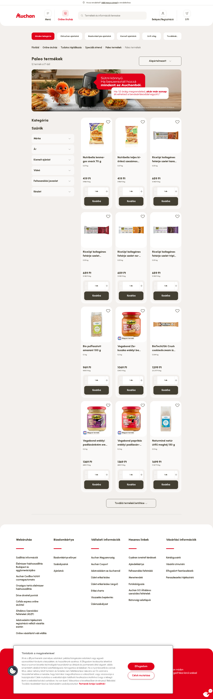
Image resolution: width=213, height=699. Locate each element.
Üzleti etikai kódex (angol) (104, 584)
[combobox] (112, 16)
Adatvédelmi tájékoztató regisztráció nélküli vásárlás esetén (30, 623)
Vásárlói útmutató (175, 564)
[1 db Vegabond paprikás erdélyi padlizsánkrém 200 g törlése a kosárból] (121, 475)
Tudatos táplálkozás (71, 47)
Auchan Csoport (99, 564)
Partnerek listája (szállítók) (92, 684)
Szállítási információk (27, 557)
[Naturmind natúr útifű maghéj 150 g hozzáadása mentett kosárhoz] (177, 405)
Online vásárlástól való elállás (31, 633)
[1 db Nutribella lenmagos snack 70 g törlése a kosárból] (86, 191)
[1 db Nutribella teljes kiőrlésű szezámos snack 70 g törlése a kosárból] (121, 191)
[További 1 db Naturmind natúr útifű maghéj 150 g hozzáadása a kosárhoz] (176, 475)
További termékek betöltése (130, 503)
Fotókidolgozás (136, 584)
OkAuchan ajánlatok (69, 36)
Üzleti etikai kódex (100, 577)
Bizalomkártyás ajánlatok (99, 36)
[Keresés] (82, 15)
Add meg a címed (109, 2)
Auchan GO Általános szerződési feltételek (140, 592)
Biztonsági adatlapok (140, 600)
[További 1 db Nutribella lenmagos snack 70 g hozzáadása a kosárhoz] (107, 191)
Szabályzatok (61, 564)
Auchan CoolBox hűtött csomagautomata (28, 578)
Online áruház (50, 47)
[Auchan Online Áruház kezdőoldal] (25, 16)
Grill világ (151, 36)
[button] (12, 670)
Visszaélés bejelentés (102, 597)
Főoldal (35, 47)
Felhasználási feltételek (141, 571)
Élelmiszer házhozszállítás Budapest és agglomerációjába (29, 567)
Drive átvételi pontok (27, 595)
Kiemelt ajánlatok (128, 36)
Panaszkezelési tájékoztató (180, 577)
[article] (96, 163)
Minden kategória (43, 36)
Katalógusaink (173, 557)
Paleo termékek (113, 47)
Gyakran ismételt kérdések (142, 557)
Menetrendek (136, 577)
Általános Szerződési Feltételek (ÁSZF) (27, 613)
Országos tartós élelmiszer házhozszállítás (30, 587)
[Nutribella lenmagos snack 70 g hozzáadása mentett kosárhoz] (108, 122)
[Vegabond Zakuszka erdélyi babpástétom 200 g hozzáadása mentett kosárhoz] (143, 311)
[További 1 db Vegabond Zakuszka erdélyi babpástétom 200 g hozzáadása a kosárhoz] (141, 380)
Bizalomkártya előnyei (65, 557)
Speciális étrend (93, 47)
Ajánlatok (59, 571)
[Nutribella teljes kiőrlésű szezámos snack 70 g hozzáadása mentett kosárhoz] (143, 122)
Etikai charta (97, 590)
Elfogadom (141, 666)
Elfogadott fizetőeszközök (179, 571)
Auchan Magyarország (103, 557)
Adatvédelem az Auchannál (105, 571)
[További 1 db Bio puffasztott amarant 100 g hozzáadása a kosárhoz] (107, 380)
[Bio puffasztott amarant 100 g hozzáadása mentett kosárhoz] (108, 311)
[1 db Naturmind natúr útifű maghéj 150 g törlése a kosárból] (155, 475)
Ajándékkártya (136, 564)
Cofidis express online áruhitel (27, 603)
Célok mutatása (141, 675)
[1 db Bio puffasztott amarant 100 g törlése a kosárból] (86, 380)
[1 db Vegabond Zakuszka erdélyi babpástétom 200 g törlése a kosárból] (121, 380)
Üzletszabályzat (99, 604)
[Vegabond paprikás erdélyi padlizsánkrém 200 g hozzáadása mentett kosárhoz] (143, 405)
